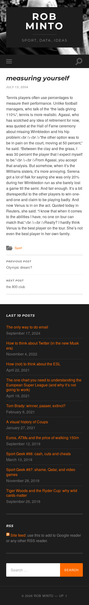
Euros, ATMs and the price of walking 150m (42, 437)
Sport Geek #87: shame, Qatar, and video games (40, 472)
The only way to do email (27, 327)
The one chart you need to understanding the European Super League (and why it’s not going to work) (43, 385)
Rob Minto (44, 21)
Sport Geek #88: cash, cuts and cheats (38, 453)
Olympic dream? (19, 265)
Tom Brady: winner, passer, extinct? (36, 405)
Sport (18, 248)
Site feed (17, 535)
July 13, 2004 (17, 87)
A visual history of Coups (27, 421)
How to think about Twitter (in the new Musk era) (42, 346)
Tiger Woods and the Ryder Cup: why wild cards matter (41, 493)
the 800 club (15, 284)
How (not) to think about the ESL (33, 364)
